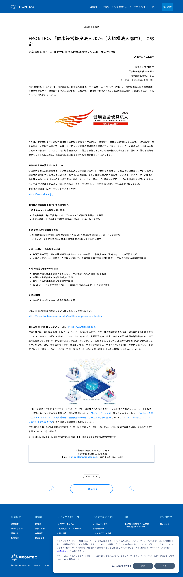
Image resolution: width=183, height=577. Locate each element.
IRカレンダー (40, 538)
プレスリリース (91, 476)
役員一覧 (15, 533)
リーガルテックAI (100, 524)
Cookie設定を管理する (121, 566)
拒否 (165, 566)
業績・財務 (40, 528)
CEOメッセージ (17, 528)
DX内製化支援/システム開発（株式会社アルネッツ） (137, 525)
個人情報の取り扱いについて (21, 565)
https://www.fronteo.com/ (82, 326)
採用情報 (15, 538)
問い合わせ (167, 6)
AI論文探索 (62, 533)
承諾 (143, 566)
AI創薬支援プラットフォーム (69, 528)
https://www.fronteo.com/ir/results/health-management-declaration (65, 316)
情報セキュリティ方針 (42, 565)
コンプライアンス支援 (102, 533)
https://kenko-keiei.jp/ (41, 194)
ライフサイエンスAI (119, 6)
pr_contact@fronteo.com (85, 456)
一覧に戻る (91, 488)
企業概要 (16, 516)
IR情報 (106, 6)
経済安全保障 (98, 528)
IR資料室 (39, 533)
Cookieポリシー (63, 551)
